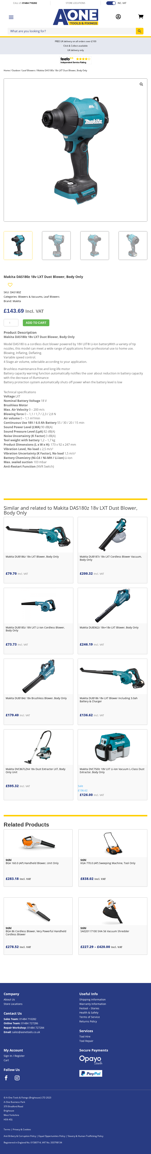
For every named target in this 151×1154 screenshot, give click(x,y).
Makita (17, 301)
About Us (9, 999)
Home (7, 70)
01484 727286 (29, 1023)
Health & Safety (88, 1012)
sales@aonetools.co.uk (26, 1032)
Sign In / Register (14, 1056)
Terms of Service (89, 1017)
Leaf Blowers (28, 70)
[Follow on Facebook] (8, 1078)
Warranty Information (92, 1004)
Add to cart (36, 322)
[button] (141, 84)
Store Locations (13, 1004)
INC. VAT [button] (122, 3)
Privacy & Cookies (22, 1129)
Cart (6, 1060)
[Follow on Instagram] (19, 1078)
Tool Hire (84, 1036)
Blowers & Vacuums (30, 296)
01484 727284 (35, 1027)
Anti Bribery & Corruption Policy (20, 1136)
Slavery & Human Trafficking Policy (85, 1136)
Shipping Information (92, 999)
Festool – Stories (89, 1008)
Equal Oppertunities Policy (51, 1136)
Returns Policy (88, 1021)
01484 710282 (27, 1019)
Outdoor (16, 70)
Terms (7, 1129)
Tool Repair (86, 1041)
